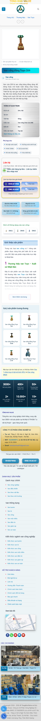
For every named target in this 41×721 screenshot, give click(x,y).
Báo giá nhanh (13, 597)
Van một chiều (12, 518)
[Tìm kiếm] (38, 9)
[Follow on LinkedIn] (19, 635)
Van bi (10, 511)
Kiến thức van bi (13, 545)
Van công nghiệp (13, 485)
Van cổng (11, 515)
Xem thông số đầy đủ (12, 134)
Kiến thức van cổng (14, 548)
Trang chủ (10, 17)
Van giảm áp (12, 526)
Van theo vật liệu (13, 492)
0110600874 (13, 440)
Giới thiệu (11, 574)
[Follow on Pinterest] (15, 635)
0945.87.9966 (13, 184)
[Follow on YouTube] (23, 635)
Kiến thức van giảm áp (15, 560)
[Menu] (3, 9)
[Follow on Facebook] (7, 635)
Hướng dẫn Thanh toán (16, 585)
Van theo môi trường (15, 496)
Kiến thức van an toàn (15, 563)
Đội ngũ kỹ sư (12, 578)
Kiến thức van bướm (15, 541)
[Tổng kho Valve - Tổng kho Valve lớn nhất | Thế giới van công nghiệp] (20, 9)
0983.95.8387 (13, 189)
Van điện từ (11, 522)
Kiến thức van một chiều (16, 552)
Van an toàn (12, 530)
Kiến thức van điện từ (15, 556)
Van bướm (11, 507)
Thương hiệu (20, 17)
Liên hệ (10, 582)
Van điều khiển (13, 488)
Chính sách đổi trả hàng (16, 593)
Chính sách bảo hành (15, 589)
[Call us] (11, 635)
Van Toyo (31, 17)
